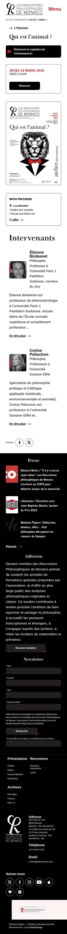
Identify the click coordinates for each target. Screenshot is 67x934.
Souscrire (22, 731)
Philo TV (11, 803)
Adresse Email (14, 702)
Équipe (10, 770)
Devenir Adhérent (15, 774)
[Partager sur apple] (49, 882)
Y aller (14, 219)
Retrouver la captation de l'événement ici (29, 51)
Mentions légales (16, 924)
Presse (11, 546)
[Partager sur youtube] (39, 882)
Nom (9, 666)
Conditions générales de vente (40, 924)
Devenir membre (26, 648)
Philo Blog (12, 794)
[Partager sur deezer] (10, 892)
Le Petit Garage (35, 927)
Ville (9, 690)
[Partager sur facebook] (19, 442)
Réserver (24, 85)
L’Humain (20, 28)
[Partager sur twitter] (29, 442)
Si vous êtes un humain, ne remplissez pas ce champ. (30, 739)
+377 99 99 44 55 (36, 850)
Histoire (10, 766)
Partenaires (12, 779)
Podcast (11, 799)
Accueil (9, 20)
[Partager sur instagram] (29, 882)
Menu (54, 9)
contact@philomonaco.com (41, 862)
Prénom (10, 678)
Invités (33, 773)
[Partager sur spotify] (20, 892)
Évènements (21, 20)
